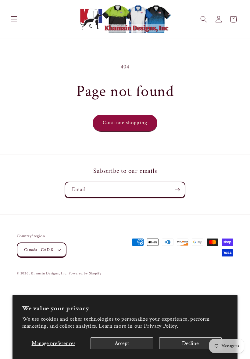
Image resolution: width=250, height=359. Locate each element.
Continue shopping (125, 122)
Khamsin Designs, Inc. (49, 273)
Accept (122, 343)
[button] (14, 19)
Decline (190, 343)
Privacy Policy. (161, 325)
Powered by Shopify (85, 273)
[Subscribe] (177, 190)
